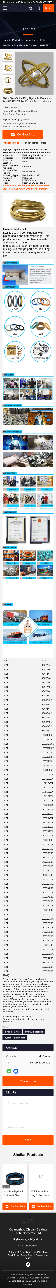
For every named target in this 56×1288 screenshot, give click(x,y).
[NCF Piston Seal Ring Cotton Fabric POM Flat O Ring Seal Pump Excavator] (14, 1176)
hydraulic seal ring (34, 1031)
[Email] (16, 1071)
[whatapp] (9, 1071)
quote (48, 8)
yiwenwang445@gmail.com (18, 2)
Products (16, 40)
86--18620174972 (44, 2)
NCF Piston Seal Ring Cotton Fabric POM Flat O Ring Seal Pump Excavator (14, 1193)
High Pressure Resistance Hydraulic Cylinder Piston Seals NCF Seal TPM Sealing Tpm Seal (40, 1193)
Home (5, 40)
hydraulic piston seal (15, 1037)
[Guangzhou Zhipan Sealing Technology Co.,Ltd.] (15, 8)
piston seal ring (12, 1031)
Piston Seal (30, 40)
